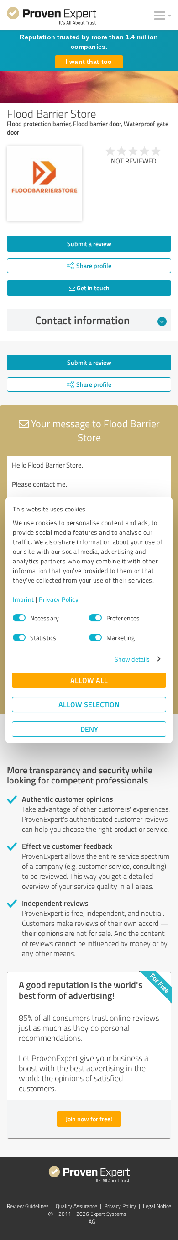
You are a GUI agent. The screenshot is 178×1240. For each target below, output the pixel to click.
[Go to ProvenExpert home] (51, 17)
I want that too (89, 61)
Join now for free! (89, 1118)
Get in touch (92, 288)
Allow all (89, 680)
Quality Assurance (76, 1206)
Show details (132, 659)
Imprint (23, 599)
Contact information (82, 320)
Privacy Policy (59, 599)
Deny (89, 729)
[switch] (95, 617)
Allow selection (89, 704)
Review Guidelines (28, 1206)
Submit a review (89, 243)
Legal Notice (157, 1206)
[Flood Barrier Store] (44, 183)
